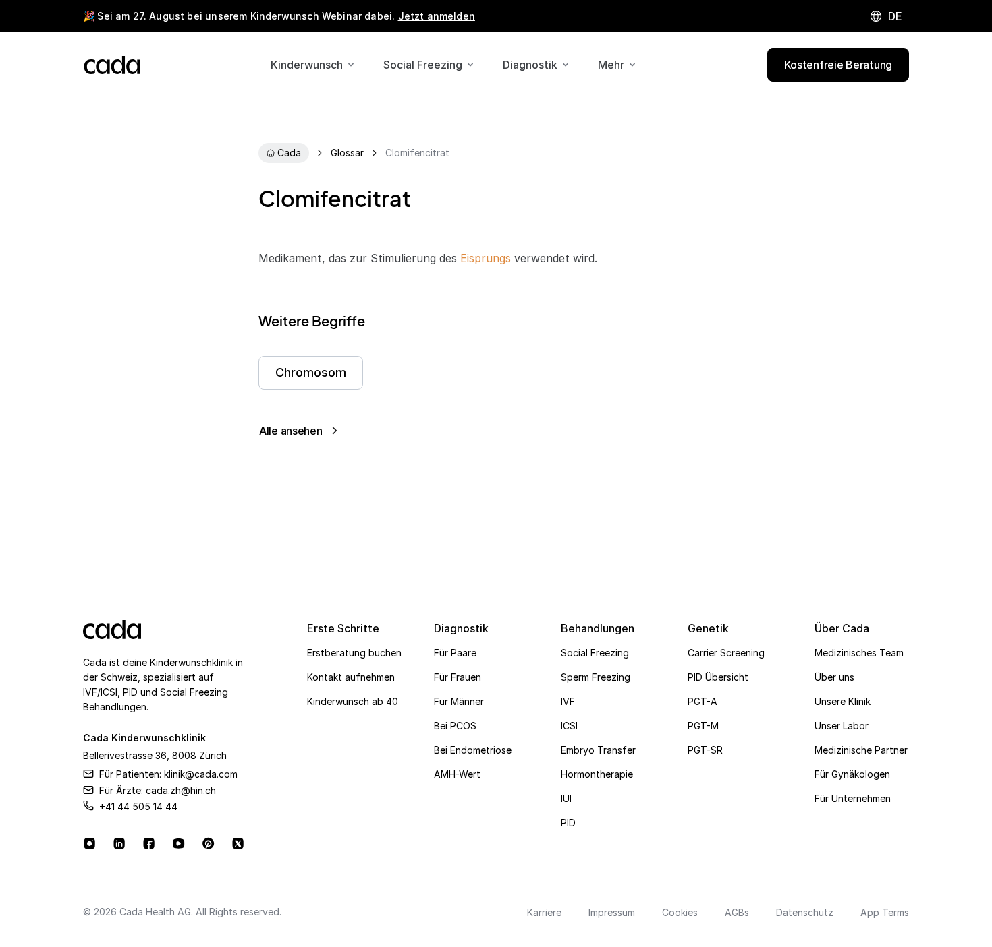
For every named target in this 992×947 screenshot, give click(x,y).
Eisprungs (485, 258)
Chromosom (310, 372)
